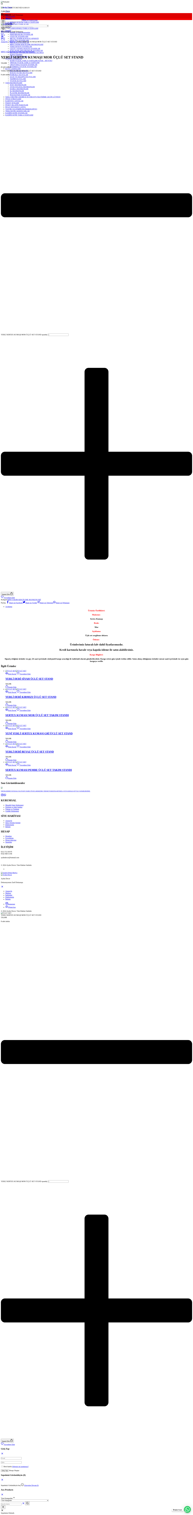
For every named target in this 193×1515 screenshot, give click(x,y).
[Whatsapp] (5, 796)
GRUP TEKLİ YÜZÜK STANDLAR (23, 65)
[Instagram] (2, 796)
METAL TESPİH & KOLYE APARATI (24, 38)
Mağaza (12, 42)
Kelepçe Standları (16, 55)
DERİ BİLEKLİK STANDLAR (21, 34)
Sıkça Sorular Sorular (12, 823)
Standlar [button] (8, 30)
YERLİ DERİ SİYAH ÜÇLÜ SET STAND (29, 678)
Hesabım (8, 836)
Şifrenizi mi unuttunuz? (20, 1467)
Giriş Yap (5, 1470)
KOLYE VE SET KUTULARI (21, 73)
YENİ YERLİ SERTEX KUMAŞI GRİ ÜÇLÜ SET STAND (39, 733)
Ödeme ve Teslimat (12, 809)
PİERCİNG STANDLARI (19, 40)
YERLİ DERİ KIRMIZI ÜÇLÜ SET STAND (30, 696)
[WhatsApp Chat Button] (187, 1509)
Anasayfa (4, 42)
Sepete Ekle (6, 594)
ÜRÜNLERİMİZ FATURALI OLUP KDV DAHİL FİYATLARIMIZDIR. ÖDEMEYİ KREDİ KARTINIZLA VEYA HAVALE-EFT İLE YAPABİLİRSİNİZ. (45, 791)
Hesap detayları (10, 840)
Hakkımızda (9, 825)
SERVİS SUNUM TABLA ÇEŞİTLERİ (24, 22)
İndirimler (8, 895)
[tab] (98, 607)
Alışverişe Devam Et (31, 1485)
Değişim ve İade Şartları (13, 807)
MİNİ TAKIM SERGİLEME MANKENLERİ (17, 52)
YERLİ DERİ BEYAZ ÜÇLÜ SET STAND (29, 751)
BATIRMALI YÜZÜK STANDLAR (23, 67)
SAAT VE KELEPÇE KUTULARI (23, 77)
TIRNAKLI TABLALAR (19, 24)
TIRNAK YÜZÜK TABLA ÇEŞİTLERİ (24, 63)
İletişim (7, 827)
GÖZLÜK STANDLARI (19, 36)
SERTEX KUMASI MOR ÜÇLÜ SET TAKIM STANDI (37, 715)
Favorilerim (9, 838)
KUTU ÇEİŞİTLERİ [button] (13, 69)
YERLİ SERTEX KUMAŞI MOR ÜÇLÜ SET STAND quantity (24, 335)
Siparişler (8, 842)
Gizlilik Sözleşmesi (12, 811)
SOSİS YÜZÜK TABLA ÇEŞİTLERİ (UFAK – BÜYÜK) (31, 61)
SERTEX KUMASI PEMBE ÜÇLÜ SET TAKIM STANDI (38, 769)
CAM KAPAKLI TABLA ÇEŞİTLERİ (24, 28)
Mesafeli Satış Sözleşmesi (14, 805)
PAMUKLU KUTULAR (19, 75)
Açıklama (8, 607)
